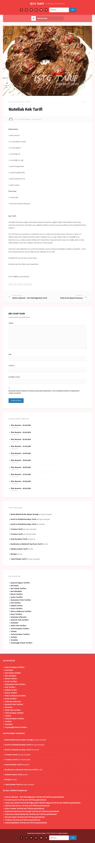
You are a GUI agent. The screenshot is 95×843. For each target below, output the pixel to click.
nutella (20, 284)
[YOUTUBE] (41, 838)
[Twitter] (31, 10)
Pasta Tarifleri (17, 608)
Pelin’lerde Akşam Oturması (71, 297)
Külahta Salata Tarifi (19, 549)
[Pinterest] (46, 10)
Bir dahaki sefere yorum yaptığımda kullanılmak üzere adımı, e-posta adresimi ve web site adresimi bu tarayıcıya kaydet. (44, 392)
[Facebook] (21, 10)
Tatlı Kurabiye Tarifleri (20, 628)
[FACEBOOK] (21, 838)
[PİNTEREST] (46, 838)
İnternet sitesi (14, 377)
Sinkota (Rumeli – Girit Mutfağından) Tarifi (29, 297)
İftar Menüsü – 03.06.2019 (21, 425)
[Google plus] (36, 10)
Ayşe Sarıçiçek (26, 119)
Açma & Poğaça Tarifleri (20, 583)
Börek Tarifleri (17, 594)
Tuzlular (14, 637)
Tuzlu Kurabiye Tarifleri (20, 634)
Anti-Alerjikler (16, 591)
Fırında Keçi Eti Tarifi (26, 800)
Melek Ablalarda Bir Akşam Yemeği (24, 514)
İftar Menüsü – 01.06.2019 (21, 439)
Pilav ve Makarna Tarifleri (21, 611)
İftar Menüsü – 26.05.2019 (21, 481)
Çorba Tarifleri (17, 597)
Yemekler (14, 640)
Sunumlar (14, 623)
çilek (10, 284)
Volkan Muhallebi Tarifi (26, 823)
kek (15, 284)
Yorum (11, 323)
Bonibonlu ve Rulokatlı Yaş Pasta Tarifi (26, 544)
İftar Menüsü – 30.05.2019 (21, 453)
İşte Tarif (37, 3)
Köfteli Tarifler (17, 606)
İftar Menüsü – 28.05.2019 (21, 467)
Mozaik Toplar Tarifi (25, 817)
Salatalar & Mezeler (19, 617)
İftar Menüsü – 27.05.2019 (21, 474)
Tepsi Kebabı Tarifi (18, 559)
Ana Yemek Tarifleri (18, 588)
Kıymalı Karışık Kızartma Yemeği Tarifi (32, 811)
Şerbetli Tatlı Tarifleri (20, 620)
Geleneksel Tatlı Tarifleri (21, 600)
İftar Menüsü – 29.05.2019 (21, 460)
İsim (10, 354)
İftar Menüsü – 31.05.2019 (21, 446)
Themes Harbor (62, 833)
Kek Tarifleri (20, 102)
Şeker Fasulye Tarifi (25, 808)
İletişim (14, 554)
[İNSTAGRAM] (26, 838)
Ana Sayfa (13, 102)
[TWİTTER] (31, 838)
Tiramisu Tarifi (17, 529)
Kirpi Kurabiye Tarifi (19, 539)
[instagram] (26, 10)
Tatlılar (27, 102)
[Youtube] (41, 10)
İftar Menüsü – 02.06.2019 (21, 432)
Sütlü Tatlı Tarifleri (18, 625)
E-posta (11, 366)
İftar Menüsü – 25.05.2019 (21, 488)
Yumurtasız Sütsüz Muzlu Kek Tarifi (31, 814)
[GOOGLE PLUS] (36, 838)
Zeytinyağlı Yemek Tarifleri (21, 643)
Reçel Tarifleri (16, 614)
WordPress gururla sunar (36, 833)
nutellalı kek (27, 284)
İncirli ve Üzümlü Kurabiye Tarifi (23, 519)
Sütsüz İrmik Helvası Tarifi (27, 805)
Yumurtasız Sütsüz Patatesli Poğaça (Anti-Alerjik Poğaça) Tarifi (43, 803)
